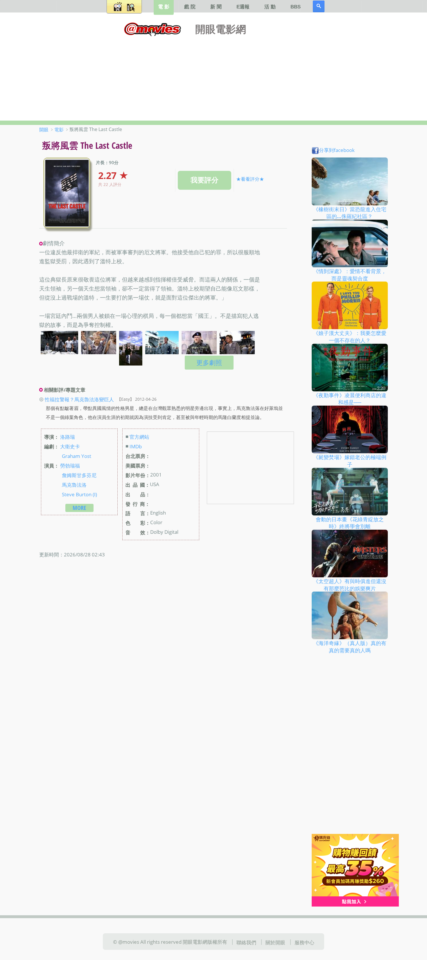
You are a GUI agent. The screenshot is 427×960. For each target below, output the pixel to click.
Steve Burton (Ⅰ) (79, 493)
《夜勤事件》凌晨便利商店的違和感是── (349, 398)
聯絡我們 (246, 941)
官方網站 (139, 436)
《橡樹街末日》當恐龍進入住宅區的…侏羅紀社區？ (349, 212)
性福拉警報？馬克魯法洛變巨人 (79, 398)
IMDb (136, 446)
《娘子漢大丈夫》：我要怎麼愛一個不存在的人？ (349, 336)
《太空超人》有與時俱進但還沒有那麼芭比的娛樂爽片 (349, 585)
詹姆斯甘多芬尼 (79, 474)
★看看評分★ (250, 179)
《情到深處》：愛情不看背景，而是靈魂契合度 (349, 275)
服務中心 (304, 941)
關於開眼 (275, 941)
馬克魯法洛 (74, 484)
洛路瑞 (67, 436)
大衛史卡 (70, 446)
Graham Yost (76, 455)
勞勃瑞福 (70, 465)
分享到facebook (337, 149)
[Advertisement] (213, 77)
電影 (59, 129)
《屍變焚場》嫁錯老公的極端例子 (349, 461)
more (79, 508)
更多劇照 (209, 362)
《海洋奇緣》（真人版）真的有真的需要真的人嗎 (349, 647)
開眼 (44, 129)
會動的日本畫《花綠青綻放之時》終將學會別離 (350, 522)
